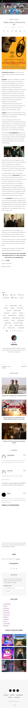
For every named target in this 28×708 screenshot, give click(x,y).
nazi (5, 325)
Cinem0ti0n (10, 455)
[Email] (16, 31)
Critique (9, 310)
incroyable (20, 320)
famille (14, 313)
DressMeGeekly (7, 604)
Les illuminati (6, 614)
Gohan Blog (6, 608)
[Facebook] (4, 31)
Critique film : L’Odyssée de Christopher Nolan (14, 395)
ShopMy (18, 559)
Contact (12, 695)
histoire (6, 320)
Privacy (10, 697)
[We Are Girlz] (14, 8)
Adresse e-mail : (8, 585)
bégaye (6, 308)
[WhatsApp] (24, 31)
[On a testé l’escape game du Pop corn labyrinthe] (20, 640)
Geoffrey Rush (12, 315)
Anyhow (10, 470)
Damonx (5, 606)
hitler (13, 320)
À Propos (5, 695)
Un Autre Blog (6, 623)
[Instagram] (17, 690)
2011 (6, 305)
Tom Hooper (21, 327)
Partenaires (19, 695)
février (21, 313)
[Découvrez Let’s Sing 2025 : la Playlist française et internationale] (8, 653)
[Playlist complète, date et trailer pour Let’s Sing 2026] (8, 640)
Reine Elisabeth (19, 325)
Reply (24, 455)
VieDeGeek (5, 625)
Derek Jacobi (17, 310)
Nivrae (13, 27)
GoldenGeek (6, 610)
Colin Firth (20, 308)
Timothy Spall (11, 327)
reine (10, 325)
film (4, 315)
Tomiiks (5, 621)
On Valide (17, 697)
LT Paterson (6, 619)
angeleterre (13, 305)
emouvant (7, 313)
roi (4, 327)
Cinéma (12, 308)
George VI (21, 315)
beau (20, 305)
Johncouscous (6, 612)
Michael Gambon (18, 322)
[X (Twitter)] (14, 690)
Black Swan (23, 366)
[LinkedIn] (20, 31)
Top (14, 705)
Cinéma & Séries (14, 19)
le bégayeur (8, 322)
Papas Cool (6, 617)
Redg (8, 493)
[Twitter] (8, 31)
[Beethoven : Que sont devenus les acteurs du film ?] (20, 666)
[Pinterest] (12, 31)
